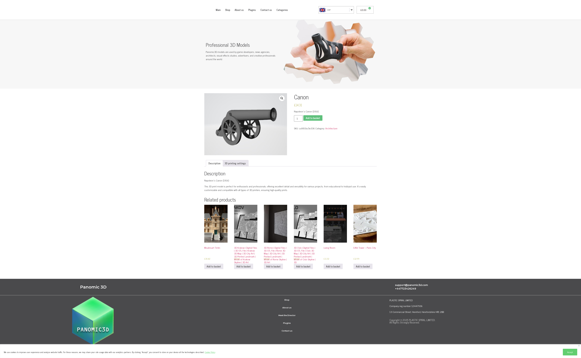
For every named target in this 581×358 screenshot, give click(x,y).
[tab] (214, 163)
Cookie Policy (210, 352)
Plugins (252, 10)
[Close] (579, 345)
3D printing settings (235, 163)
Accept (570, 352)
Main (218, 10)
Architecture (331, 128)
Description (214, 163)
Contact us (266, 10)
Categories (282, 10)
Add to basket (313, 118)
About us (239, 10)
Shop (227, 10)
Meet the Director (286, 315)
